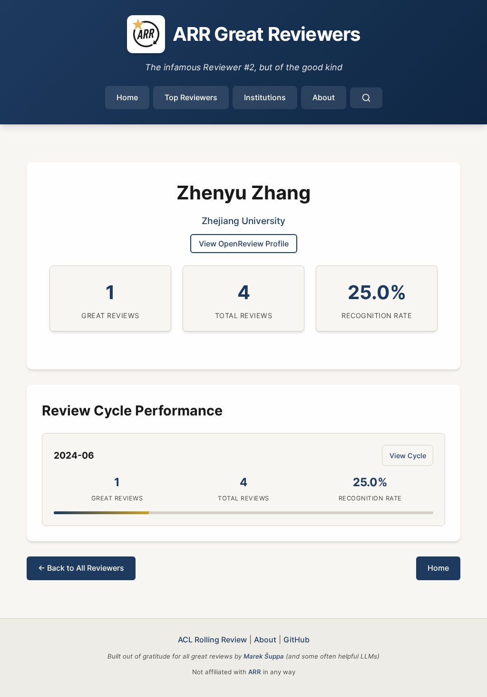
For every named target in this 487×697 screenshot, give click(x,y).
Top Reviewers (191, 97)
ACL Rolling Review (212, 639)
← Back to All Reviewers (81, 568)
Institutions (265, 97)
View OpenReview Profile (244, 243)
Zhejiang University (243, 220)
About (323, 97)
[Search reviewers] (366, 97)
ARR (254, 672)
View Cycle (408, 456)
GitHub (296, 639)
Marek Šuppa (264, 656)
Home (127, 97)
